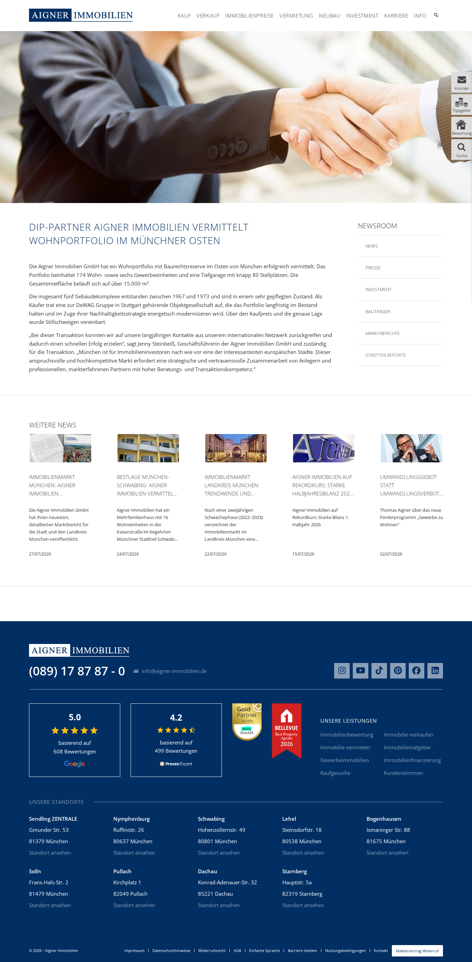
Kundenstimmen (403, 772)
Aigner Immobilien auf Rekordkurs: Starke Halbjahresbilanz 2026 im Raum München (322, 485)
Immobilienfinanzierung (412, 760)
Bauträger (377, 311)
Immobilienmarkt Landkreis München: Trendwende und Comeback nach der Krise (232, 485)
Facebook (416, 671)
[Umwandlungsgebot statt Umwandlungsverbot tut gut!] (411, 449)
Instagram (342, 671)
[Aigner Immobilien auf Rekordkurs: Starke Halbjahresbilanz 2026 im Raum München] (323, 449)
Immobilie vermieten (345, 747)
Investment (377, 289)
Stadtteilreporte (384, 355)
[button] (461, 82)
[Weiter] (437, 478)
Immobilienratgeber (407, 747)
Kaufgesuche (335, 772)
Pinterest (398, 671)
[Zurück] (35, 478)
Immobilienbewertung (346, 734)
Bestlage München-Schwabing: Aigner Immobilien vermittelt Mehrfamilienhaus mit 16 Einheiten (147, 485)
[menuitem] (184, 15)
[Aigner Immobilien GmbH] (81, 15)
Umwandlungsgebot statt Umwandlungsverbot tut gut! (409, 485)
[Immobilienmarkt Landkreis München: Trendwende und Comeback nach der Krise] (236, 449)
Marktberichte (381, 333)
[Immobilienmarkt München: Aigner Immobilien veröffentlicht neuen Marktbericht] (60, 449)
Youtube (360, 671)
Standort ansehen (50, 852)
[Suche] (436, 15)
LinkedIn (435, 671)
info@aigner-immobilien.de (173, 670)
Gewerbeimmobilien (344, 760)
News (368, 246)
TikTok (379, 671)
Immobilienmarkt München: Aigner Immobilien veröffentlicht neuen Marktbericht (59, 485)
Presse (370, 267)
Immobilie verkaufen (408, 734)
